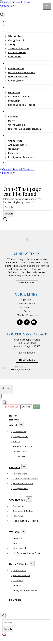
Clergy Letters (16, 80)
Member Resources (18, 76)
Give (30, 10)
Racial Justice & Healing (21, 104)
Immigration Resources (21, 157)
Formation (14, 92)
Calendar (13, 148)
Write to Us (29, 360)
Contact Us (14, 56)
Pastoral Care (16, 68)
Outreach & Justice (19, 96)
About (13, 425)
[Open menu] (47, 6)
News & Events (18, 564)
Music (11, 120)
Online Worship (16, 124)
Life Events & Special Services (24, 128)
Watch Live (9, 10)
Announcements (17, 144)
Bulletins (22, 10)
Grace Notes (15, 140)
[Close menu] (1, 396)
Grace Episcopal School (21, 72)
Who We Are (14, 36)
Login (7, 388)
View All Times (27, 282)
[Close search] (3, 615)
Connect (14, 467)
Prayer (27, 311)
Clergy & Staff (16, 40)
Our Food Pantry (17, 52)
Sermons (13, 116)
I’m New (12, 25)
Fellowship (14, 100)
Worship (14, 532)
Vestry (11, 44)
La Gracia (13, 162)
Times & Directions (18, 48)
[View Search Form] (4, 402)
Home (11, 21)
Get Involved (17, 499)
